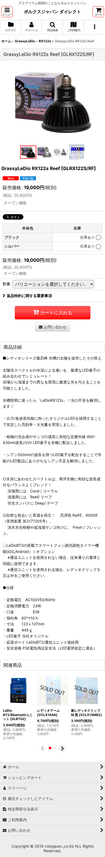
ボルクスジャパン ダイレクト (52, 11)
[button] (7, 11)
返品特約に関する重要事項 (29, 295)
